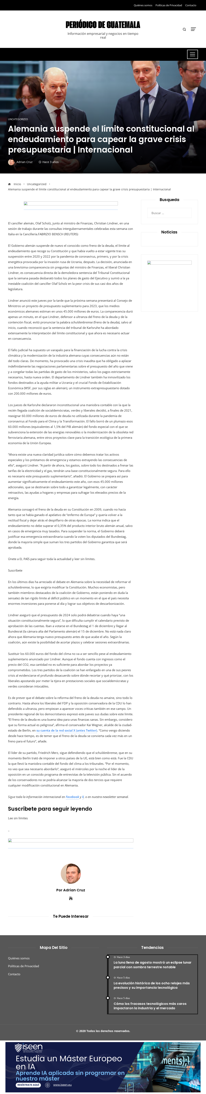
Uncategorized (18, 119)
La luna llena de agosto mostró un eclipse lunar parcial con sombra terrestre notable (153, 964)
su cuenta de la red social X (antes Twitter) (66, 730)
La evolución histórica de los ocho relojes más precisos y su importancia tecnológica (152, 985)
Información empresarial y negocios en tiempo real (103, 35)
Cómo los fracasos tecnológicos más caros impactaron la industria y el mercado (150, 1005)
